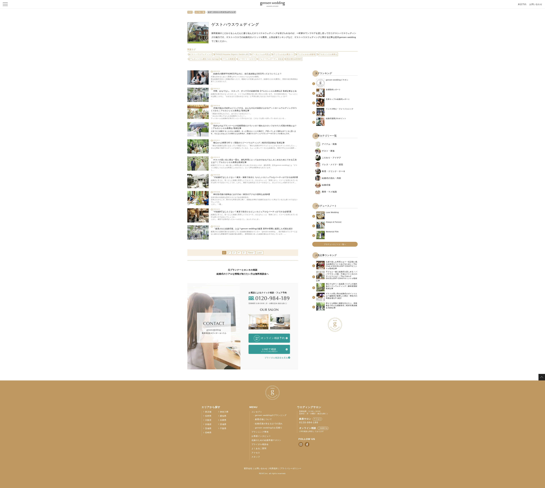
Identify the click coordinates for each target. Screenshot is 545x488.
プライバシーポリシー (290, 468)
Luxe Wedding (332, 212)
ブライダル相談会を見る (276, 358)
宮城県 (223, 424)
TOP (190, 12)
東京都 (208, 412)
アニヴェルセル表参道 (306, 54)
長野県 (208, 416)
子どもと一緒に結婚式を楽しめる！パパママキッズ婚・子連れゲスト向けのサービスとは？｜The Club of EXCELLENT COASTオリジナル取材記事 (336, 276)
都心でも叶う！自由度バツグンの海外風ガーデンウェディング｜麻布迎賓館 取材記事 (341, 286)
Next (250, 252)
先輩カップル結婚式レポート (338, 99)
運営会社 (248, 468)
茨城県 (208, 428)
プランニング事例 (260, 432)
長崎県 (208, 433)
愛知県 (223, 416)
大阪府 (208, 420)
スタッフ (255, 457)
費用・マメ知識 (329, 192)
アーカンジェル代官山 (261, 54)
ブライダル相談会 (260, 444)
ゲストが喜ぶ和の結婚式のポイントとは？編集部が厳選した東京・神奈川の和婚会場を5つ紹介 (341, 296)
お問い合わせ (535, 4)
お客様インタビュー (261, 436)
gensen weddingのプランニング (271, 415)
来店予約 (522, 4)
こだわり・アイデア (331, 158)
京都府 (208, 424)
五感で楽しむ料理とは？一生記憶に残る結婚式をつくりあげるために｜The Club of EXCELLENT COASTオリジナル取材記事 (341, 265)
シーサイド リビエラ (247, 59)
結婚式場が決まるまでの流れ (269, 424)
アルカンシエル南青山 (328, 54)
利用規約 (273, 468)
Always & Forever (334, 222)
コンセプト (256, 412)
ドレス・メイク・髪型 (332, 164)
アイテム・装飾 (329, 144)
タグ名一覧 (200, 12)
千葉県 (223, 428)
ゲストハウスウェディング (201, 54)
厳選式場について (263, 419)
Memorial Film (332, 232)
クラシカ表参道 (228, 59)
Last (259, 252)
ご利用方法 (323, 428)
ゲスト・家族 (328, 151)
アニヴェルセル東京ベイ (284, 54)
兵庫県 (223, 420)
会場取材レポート (333, 90)
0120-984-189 (308, 422)
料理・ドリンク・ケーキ (333, 171)
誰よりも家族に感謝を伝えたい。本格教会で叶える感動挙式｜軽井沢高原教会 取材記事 (341, 305)
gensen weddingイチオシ (337, 80)
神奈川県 (224, 412)
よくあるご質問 (258, 448)
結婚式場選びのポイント (336, 118)
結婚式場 (326, 185)
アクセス (255, 453)
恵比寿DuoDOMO (294, 59)
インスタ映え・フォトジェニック (340, 109)
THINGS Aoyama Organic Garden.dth (232, 54)
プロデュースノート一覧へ (335, 244)
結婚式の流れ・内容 (331, 178)
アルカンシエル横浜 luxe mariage (204, 59)
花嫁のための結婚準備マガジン (266, 440)
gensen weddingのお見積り (268, 428)
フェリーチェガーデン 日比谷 (271, 59)
